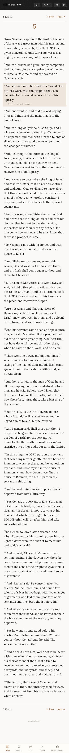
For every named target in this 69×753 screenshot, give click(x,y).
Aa (57, 5)
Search (19, 750)
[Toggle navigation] (5, 5)
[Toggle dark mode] (37, 5)
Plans (31, 750)
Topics (42, 750)
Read (8, 750)
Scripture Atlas (57, 750)
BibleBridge (15, 4)
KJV (46, 5)
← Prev (50, 16)
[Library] (64, 5)
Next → (61, 16)
